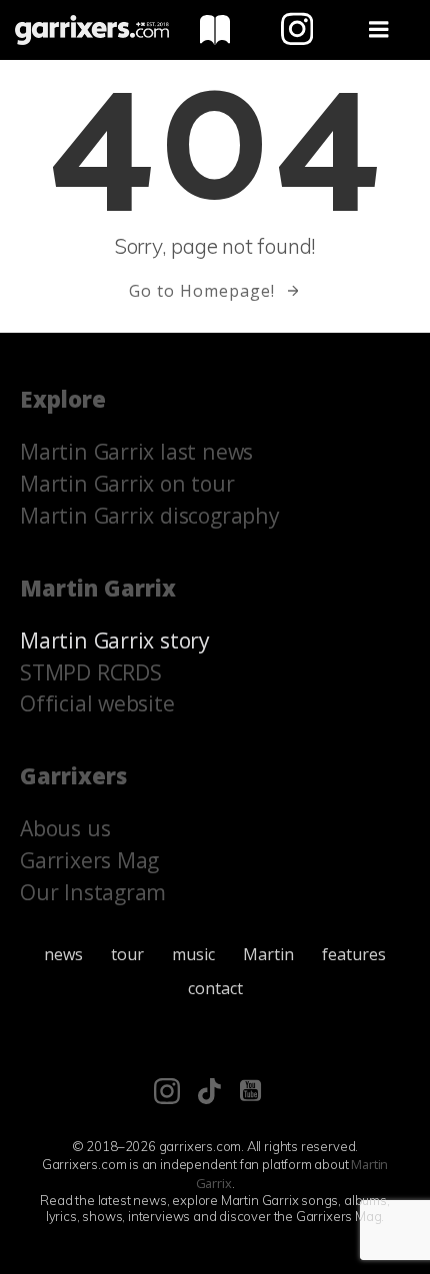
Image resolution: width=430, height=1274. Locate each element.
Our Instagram (93, 891)
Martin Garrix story (115, 640)
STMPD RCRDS (91, 671)
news (63, 954)
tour (127, 954)
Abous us (65, 827)
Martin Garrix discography (150, 515)
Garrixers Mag (89, 859)
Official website (97, 702)
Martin (268, 954)
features (354, 954)
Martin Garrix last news (136, 451)
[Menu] (379, 30)
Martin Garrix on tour (127, 483)
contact (215, 988)
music (193, 954)
